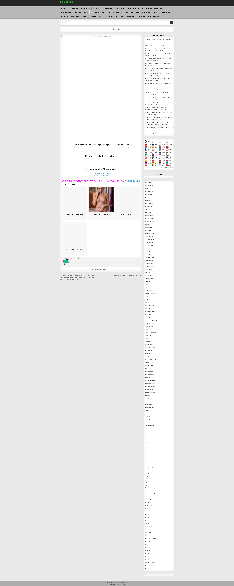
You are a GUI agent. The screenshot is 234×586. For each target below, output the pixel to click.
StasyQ (155, 12)
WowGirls (148, 554)
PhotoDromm (95, 12)
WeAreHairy (148, 544)
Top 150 (147, 518)
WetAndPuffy (149, 547)
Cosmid (147, 248)
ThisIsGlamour (149, 509)
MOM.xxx (147, 395)
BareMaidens (149, 215)
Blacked (147, 224)
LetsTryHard (149, 365)
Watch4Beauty (117, 12)
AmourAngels (149, 191)
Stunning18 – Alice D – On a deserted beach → (128, 275)
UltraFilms (64, 16)
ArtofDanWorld (108, 8)
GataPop (147, 302)
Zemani (147, 565)
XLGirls (147, 559)
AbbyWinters (149, 185)
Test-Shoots (148, 503)
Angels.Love (148, 194)
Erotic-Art (148, 272)
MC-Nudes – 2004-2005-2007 (154, 8)
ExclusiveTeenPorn (150, 278)
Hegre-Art (77, 12)
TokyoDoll (148, 515)
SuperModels (149, 485)
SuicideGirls (148, 479)
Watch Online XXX (150, 539)
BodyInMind (148, 227)
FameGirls (148, 281)
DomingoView (149, 263)
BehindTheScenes (150, 218)
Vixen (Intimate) (149, 536)
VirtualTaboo (149, 533)
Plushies (147, 443)
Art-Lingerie (148, 200)
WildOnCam (148, 550)
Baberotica (148, 212)
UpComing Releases (151, 527)
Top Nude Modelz (67, 2)
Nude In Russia (130, 16)
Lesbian (147, 362)
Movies (147, 401)
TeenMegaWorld (150, 494)
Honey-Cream (149, 341)
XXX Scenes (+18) (150, 562)
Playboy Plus (148, 440)
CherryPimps (149, 236)
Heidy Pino (119, 16)
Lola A (108, 269)
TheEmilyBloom (165, 12)
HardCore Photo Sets (151, 320)
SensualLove (129, 12)
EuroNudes (148, 275)
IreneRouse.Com (150, 347)
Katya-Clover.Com (153, 16)
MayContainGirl (149, 374)
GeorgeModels (149, 305)
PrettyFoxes (148, 446)
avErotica (148, 209)
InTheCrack (148, 344)
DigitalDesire (149, 260)
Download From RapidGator (101, 175)
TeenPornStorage (150, 497)
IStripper (148, 353)
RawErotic (102, 16)
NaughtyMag (148, 416)
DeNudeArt (148, 254)
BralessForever (149, 233)
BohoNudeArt (149, 230)
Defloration (75, 16)
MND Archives (120, 8)
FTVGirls (84, 16)
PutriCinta (148, 449)
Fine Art (147, 287)
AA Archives (96, 8)
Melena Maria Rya (150, 380)
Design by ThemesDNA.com (117, 584)
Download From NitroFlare (101, 173)
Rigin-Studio (148, 455)
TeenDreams (148, 488)
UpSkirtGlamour (150, 529)
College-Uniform (150, 242)
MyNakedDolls (149, 407)
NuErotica (148, 428)
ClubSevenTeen (149, 239)
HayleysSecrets (149, 323)
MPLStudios (106, 12)
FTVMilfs (93, 16)
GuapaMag (148, 314)
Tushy (147, 521)
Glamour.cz (148, 308)
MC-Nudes (148, 377)
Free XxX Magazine (150, 293)
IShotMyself (148, 350)
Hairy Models (149, 317)
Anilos (147, 197)
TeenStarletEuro (150, 500)
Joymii (147, 356)
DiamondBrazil (149, 257)
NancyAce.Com (149, 413)
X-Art (146, 557)
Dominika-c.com (149, 266)
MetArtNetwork (66, 12)
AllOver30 (148, 188)
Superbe (147, 482)
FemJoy (86, 12)
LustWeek (148, 368)
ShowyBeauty (146, 12)
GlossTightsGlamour (151, 311)
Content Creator (149, 245)
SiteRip (147, 473)
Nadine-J (147, 410)
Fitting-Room (149, 290)
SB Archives (141, 16)
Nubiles (147, 422)
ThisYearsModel (149, 512)
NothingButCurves (150, 419)
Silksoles (147, 470)
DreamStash (148, 269)
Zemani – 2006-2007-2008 (135, 8)
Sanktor (110, 16)
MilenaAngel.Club (150, 386)
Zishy (137, 12)
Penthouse (148, 431)
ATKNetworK (149, 206)
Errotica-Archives (102, 269)
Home (63, 8)
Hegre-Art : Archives (151, 332)
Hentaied (147, 338)
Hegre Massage (149, 326)
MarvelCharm (149, 371)
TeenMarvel (148, 491)
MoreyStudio (149, 398)
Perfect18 (148, 434)
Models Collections (150, 392)
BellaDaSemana (85, 8)
